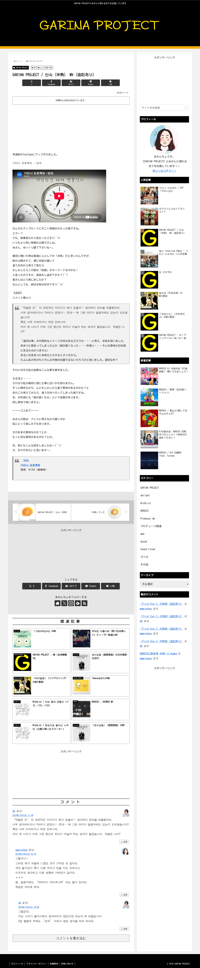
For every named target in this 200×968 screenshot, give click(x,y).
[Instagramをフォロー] (71, 603)
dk (13, 811)
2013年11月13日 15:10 (25, 854)
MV (35, 67)
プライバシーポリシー (36, 964)
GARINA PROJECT (22, 67)
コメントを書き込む (71, 938)
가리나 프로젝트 (30, 465)
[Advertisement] (71, 127)
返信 (125, 842)
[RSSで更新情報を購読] (84, 603)
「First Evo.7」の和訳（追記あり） (161, 603)
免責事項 (54, 964)
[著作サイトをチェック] (57, 603)
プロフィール (17, 964)
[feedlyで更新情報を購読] (78, 603)
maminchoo (21, 850)
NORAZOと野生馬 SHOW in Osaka (158, 653)
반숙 (42, 67)
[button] (186, 107)
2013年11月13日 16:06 (28, 907)
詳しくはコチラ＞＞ (164, 170)
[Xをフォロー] (64, 603)
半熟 (50, 67)
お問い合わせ (67, 964)
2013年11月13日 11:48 (22, 815)
